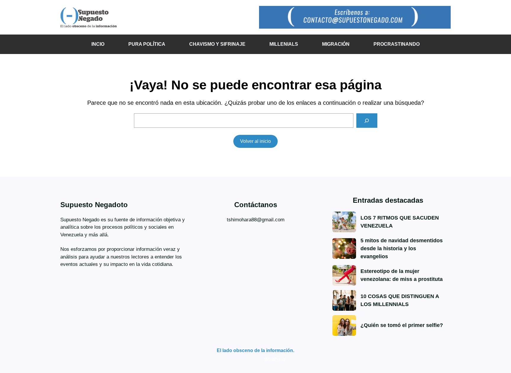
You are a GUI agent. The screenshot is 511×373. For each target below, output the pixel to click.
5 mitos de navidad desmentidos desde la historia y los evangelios (401, 248)
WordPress (274, 359)
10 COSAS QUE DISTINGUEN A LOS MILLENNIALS (399, 300)
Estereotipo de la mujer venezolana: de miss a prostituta (401, 275)
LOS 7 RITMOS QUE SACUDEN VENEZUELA (399, 222)
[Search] (366, 120)
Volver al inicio (255, 141)
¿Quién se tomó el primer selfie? (401, 325)
